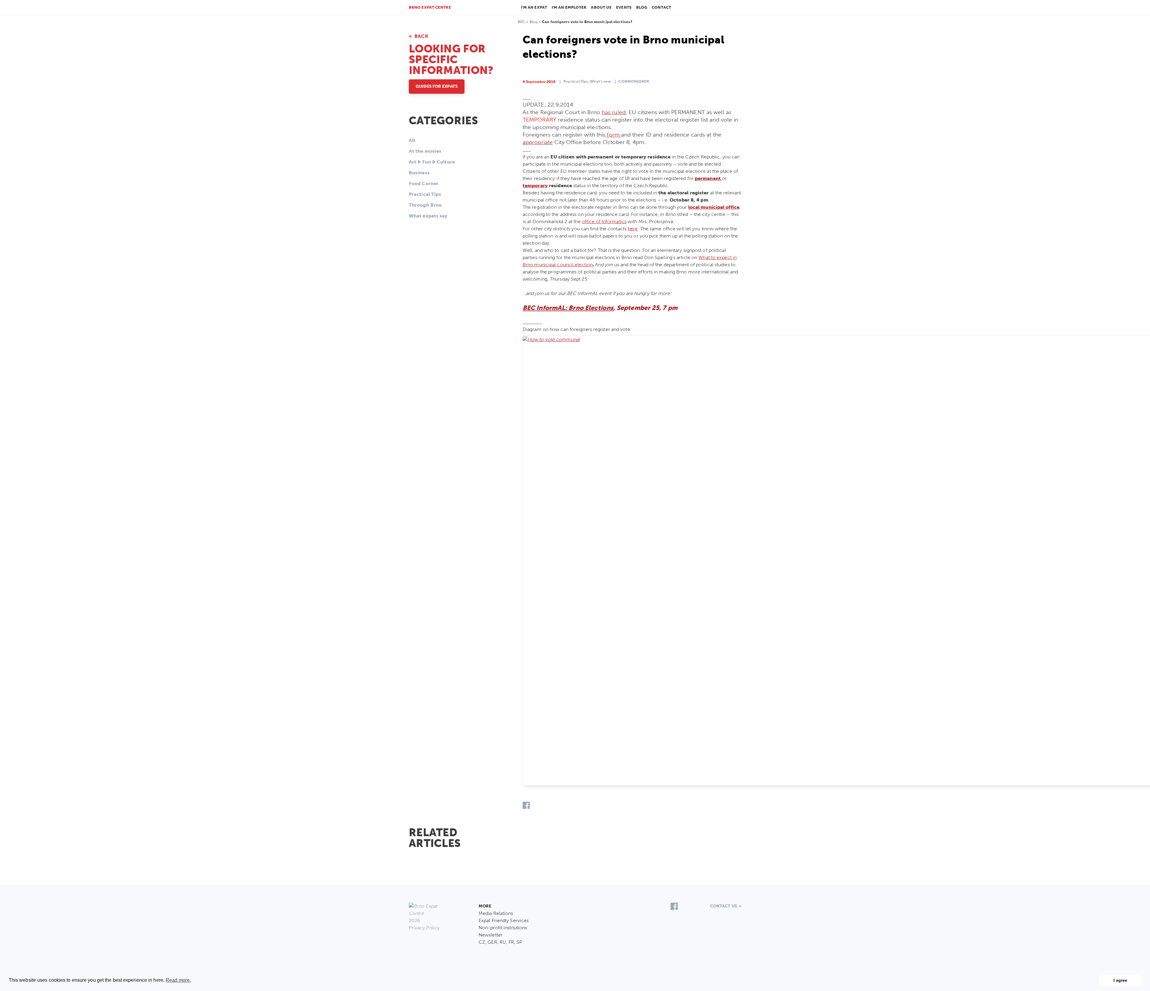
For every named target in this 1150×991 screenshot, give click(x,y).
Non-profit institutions (503, 928)
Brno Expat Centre (430, 7)
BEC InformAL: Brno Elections (568, 307)
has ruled (614, 112)
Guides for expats (437, 86)
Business (419, 172)
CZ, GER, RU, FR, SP (500, 942)
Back (420, 36)
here (633, 229)
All (412, 140)
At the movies (425, 151)
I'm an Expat (534, 7)
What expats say (428, 216)
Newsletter (491, 935)
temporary (535, 185)
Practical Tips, (576, 81)
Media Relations (496, 913)
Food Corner (423, 183)
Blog (641, 7)
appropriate (538, 142)
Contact (661, 7)
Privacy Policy (424, 928)
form (613, 134)
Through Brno (425, 205)
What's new (600, 81)
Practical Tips (425, 194)
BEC (521, 22)
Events (624, 7)
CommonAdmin (633, 81)
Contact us (723, 906)
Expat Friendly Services (504, 920)
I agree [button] (1120, 980)
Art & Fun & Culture (432, 162)
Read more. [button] (178, 980)
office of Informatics (604, 221)
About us (601, 7)
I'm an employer (569, 7)
